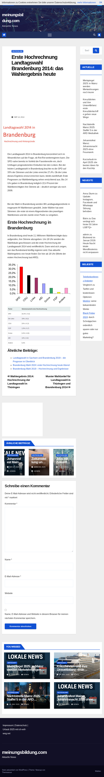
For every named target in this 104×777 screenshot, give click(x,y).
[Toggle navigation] (49, 35)
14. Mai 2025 (64, 704)
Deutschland (17, 51)
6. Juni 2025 (14, 674)
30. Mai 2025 (64, 674)
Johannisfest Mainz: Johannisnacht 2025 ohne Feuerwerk (90, 146)
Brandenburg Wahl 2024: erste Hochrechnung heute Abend (41, 365)
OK (100, 2)
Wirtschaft (12, 662)
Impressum (8, 725)
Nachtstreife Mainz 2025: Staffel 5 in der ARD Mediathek (23, 699)
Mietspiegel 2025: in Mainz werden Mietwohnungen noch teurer (25, 669)
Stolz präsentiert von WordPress (15, 770)
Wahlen (98, 771)
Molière (86, 301)
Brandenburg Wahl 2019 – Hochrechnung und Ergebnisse (41, 369)
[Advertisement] (39, 197)
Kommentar (11, 504)
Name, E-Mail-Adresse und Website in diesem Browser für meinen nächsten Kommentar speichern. (36, 616)
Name (8, 559)
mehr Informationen (86, 2)
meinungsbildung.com (24, 752)
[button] (94, 35)
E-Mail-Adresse (13, 576)
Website (9, 593)
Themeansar (7, 772)
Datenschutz (21, 725)
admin (12, 471)
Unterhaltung (13, 692)
